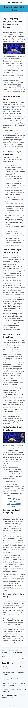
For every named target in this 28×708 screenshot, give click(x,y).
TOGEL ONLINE (6, 15)
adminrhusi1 (6, 29)
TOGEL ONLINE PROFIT (9, 108)
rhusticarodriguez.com (9, 643)
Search (3, 656)
